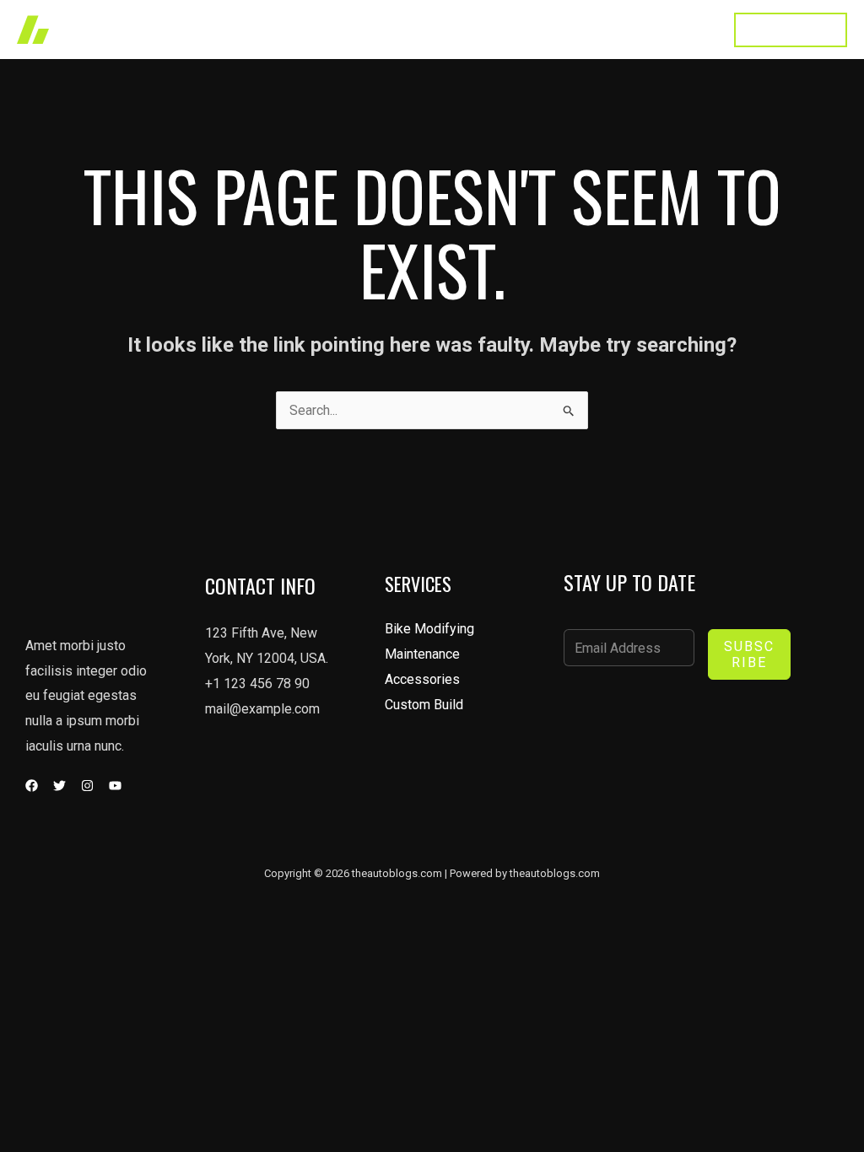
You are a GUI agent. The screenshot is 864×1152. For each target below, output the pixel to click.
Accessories (422, 679)
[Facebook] (31, 785)
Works (357, 29)
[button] (790, 30)
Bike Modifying (429, 629)
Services (429, 29)
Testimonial (598, 29)
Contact (681, 29)
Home (293, 29)
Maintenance (422, 654)
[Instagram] (87, 785)
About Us (510, 29)
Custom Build (424, 705)
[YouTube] (115, 785)
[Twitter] (59, 785)
